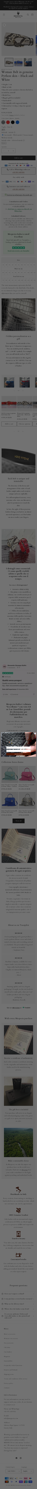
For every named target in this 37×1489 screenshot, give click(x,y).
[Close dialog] (35, 733)
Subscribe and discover (18, 754)
